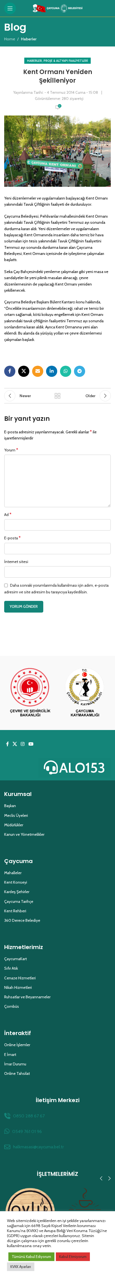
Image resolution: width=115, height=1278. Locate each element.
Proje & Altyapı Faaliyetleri (66, 61)
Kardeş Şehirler (16, 891)
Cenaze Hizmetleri (20, 977)
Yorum (11, 450)
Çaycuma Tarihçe (18, 901)
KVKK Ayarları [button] (20, 1266)
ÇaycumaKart (15, 958)
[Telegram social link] (79, 371)
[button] (101, 1178)
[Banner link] (30, 693)
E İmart (10, 1054)
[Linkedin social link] (51, 371)
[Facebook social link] (9, 371)
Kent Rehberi (15, 910)
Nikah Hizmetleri (18, 987)
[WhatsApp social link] (65, 371)
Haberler (34, 61)
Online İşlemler (17, 1044)
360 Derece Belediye (22, 920)
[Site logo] (58, 7)
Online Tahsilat (17, 1073)
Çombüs (11, 1006)
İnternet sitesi (16, 561)
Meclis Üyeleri (16, 815)
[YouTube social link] (31, 744)
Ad (7, 514)
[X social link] (23, 371)
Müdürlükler (13, 824)
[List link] (57, 1116)
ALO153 (82, 767)
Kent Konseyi (15, 882)
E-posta (12, 537)
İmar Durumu (15, 1063)
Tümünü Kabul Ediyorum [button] (31, 1256)
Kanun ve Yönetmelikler (24, 834)
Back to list (57, 395)
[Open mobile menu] (10, 8)
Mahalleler (12, 872)
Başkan (10, 805)
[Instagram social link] (23, 744)
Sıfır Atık (11, 968)
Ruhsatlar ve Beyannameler (27, 996)
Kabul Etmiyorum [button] (73, 1256)
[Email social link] (37, 371)
